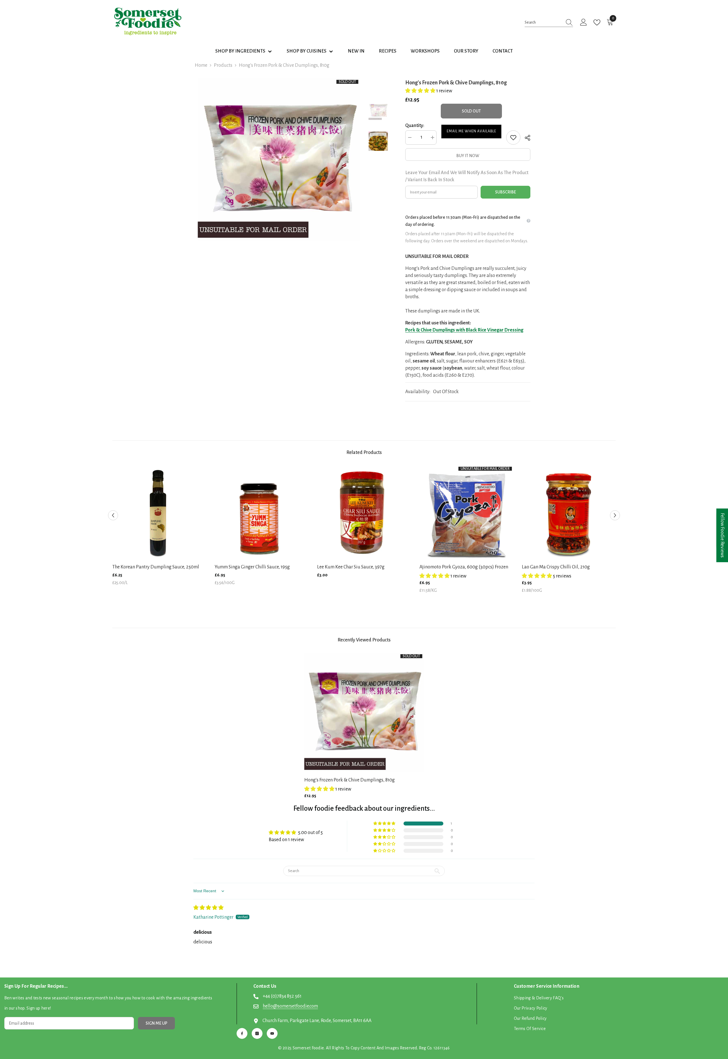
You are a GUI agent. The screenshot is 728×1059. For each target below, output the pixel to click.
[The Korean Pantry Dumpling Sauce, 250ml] (159, 512)
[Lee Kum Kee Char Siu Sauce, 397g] (364, 512)
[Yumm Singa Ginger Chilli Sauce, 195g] (262, 512)
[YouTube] (272, 1033)
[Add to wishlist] (513, 137)
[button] (420, 90)
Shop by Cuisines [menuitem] (306, 51)
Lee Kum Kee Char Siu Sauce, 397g (350, 567)
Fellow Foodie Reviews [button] (722, 535)
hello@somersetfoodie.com (290, 1006)
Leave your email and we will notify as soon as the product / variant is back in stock (466, 176)
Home (201, 65)
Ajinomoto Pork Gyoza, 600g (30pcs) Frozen (463, 567)
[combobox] (543, 22)
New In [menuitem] (356, 51)
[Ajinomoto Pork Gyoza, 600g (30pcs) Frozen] (466, 512)
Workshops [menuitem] (425, 51)
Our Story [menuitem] (466, 51)
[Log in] (583, 22)
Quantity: (414, 125)
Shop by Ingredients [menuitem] (240, 51)
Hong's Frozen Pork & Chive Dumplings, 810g (349, 780)
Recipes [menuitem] (387, 51)
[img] (208, 907)
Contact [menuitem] (503, 51)
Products (223, 65)
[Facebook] (242, 1033)
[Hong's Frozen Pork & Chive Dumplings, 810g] (364, 712)
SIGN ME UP (156, 1023)
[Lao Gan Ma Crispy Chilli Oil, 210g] (569, 512)
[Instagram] (257, 1033)
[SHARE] (525, 138)
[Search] (549, 22)
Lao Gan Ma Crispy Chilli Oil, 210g (556, 567)
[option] (279, 159)
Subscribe (505, 192)
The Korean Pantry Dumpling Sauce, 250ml (155, 567)
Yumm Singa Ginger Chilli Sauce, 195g (252, 567)
